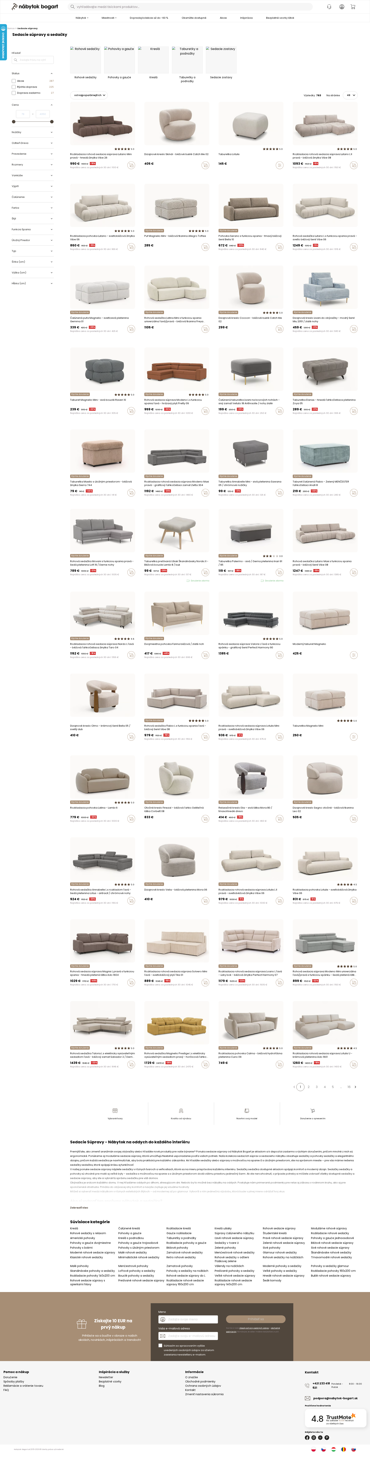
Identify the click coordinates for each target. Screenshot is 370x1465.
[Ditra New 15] (108, 663)
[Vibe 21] (89, 663)
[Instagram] (313, 1437)
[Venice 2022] (89, 173)
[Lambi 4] (82, 827)
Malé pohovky (79, 1266)
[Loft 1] (82, 580)
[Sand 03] (223, 990)
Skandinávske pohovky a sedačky (92, 1271)
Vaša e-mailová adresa (174, 1328)
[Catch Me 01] (227, 745)
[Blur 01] (223, 745)
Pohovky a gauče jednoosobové (332, 1238)
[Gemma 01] (71, 337)
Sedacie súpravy (27, 28)
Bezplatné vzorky (110, 1381)
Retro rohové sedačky (181, 1257)
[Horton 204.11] (75, 990)
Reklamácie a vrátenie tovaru (23, 1386)
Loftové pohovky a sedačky (136, 1271)
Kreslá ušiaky (223, 1228)
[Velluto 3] (71, 580)
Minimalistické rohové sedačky (138, 1257)
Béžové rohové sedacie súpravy (332, 1243)
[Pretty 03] (78, 663)
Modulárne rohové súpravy (329, 1228)
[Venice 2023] (297, 255)
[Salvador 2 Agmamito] (71, 1072)
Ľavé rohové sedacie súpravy (234, 1238)
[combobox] (190, 7)
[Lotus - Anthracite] (71, 909)
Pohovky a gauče (129, 1233)
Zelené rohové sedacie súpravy (284, 1243)
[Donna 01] (145, 745)
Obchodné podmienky (200, 1381)
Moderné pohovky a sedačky (282, 1266)
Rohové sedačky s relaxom (88, 1233)
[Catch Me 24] (153, 173)
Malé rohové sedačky (132, 1252)
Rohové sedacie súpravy (279, 1228)
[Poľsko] (313, 1449)
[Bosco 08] (231, 255)
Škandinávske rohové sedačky (331, 1252)
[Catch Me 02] (145, 173)
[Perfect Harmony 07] (115, 663)
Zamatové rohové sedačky (184, 1252)
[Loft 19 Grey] (78, 580)
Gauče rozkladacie (179, 1233)
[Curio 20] (223, 1072)
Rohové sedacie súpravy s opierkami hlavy (87, 1282)
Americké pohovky (82, 1238)
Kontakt (190, 1390)
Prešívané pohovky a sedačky (234, 1271)
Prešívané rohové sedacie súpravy (141, 1280)
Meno (162, 1312)
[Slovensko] (353, 1449)
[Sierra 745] (149, 337)
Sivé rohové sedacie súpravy (330, 1248)
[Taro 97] (82, 663)
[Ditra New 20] (111, 663)
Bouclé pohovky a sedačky (136, 1276)
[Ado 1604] (71, 990)
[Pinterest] (327, 1437)
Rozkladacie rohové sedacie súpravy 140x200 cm (233, 1282)
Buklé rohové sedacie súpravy (331, 1276)
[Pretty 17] (75, 663)
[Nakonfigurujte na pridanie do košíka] (279, 165)
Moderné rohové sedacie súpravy (92, 1252)
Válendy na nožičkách (229, 1266)
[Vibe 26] (75, 173)
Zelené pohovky (225, 1248)
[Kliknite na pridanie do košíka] (131, 165)
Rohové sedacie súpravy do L (185, 1276)
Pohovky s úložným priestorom (138, 1248)
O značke (191, 1377)
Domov (11, 28)
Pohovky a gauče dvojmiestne (90, 1243)
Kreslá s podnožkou (131, 1238)
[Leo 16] (149, 255)
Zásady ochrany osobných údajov (254, 1328)
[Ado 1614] (301, 1072)
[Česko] (323, 1449)
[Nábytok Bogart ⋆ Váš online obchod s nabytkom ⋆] (35, 6)
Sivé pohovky (271, 1248)
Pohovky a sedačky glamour (330, 1266)
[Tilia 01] (145, 990)
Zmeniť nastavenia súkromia (204, 1394)
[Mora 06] (145, 909)
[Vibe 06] (82, 173)
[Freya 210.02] (145, 337)
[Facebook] (307, 1437)
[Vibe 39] (78, 255)
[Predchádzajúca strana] (294, 1087)
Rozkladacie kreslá (178, 1228)
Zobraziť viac (79, 1207)
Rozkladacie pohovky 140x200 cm (92, 1276)
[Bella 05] (71, 745)
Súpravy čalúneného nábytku (234, 1233)
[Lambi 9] (71, 827)
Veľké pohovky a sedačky (280, 1271)
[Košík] (353, 6)
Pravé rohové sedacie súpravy (283, 1238)
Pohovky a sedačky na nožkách (187, 1271)
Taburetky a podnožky (181, 1238)
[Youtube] (320, 1437)
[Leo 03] (294, 1072)
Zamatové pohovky (179, 1266)
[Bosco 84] (220, 255)
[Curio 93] (220, 1072)
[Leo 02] (294, 827)
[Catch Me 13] (149, 173)
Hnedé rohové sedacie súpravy (283, 1276)
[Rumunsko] (343, 1449)
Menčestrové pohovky (133, 1266)
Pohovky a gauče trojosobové (138, 1243)
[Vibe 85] (93, 663)
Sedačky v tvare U (227, 1243)
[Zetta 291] (149, 909)
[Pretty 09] (149, 419)
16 (349, 1087)
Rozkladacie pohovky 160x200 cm (333, 1271)
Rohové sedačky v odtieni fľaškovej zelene (232, 1259)
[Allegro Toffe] (153, 255)
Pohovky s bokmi (81, 1248)
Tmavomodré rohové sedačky (331, 1257)
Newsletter (106, 1377)
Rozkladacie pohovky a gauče (186, 1243)
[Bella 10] (234, 255)
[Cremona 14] (220, 745)
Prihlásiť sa (256, 1319)
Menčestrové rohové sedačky (235, 1252)
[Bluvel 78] (71, 663)
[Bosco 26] (227, 255)
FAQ (6, 1390)
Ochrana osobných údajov (203, 1386)
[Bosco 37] (223, 255)
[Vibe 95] (78, 173)
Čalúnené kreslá (129, 1228)
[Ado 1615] (145, 419)
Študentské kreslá (275, 1233)
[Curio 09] (227, 1072)
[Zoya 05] (294, 419)
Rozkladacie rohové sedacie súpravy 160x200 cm (185, 1282)
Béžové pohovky (177, 1248)
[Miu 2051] (294, 337)
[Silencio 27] (223, 827)
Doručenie (10, 1377)
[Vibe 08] (86, 173)
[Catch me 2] (227, 337)
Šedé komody (272, 1280)
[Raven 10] (145, 255)
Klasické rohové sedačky (86, 1257)
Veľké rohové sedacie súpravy (235, 1276)
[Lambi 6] (75, 827)
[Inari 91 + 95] (220, 581)
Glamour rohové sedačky (280, 1252)
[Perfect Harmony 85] (104, 663)
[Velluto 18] (75, 580)
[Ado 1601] (78, 990)
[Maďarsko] (333, 1449)
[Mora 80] (220, 827)
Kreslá (74, 1228)
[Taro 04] (86, 663)
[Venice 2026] (71, 173)
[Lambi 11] (78, 827)
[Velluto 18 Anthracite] (220, 419)
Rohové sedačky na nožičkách (283, 1257)
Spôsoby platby (13, 1381)
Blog (101, 1386)
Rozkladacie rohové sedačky (330, 1233)
